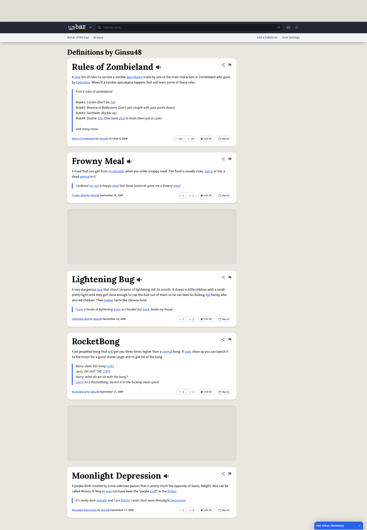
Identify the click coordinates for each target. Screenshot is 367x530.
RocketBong (79, 392)
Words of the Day (78, 38)
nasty (208, 171)
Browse (98, 38)
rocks (110, 366)
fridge (171, 491)
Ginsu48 (103, 139)
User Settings (291, 38)
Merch (225, 139)
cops (188, 351)
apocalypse (134, 77)
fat (112, 102)
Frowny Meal (79, 195)
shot (122, 118)
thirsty (125, 500)
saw (80, 309)
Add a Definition (267, 38)
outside (102, 500)
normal (167, 351)
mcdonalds (116, 171)
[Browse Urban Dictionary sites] (80, 28)
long (77, 77)
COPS (106, 371)
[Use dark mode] (296, 27)
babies (108, 300)
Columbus (83, 82)
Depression (178, 500)
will (110, 351)
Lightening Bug (80, 319)
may (109, 491)
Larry (79, 382)
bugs (117, 309)
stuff (153, 491)
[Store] (288, 27)
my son (94, 185)
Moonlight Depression (84, 510)
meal (115, 185)
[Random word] (278, 27)
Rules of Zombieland (83, 139)
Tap (100, 118)
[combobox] (189, 27)
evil (207, 295)
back (146, 309)
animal (84, 176)
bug (99, 289)
